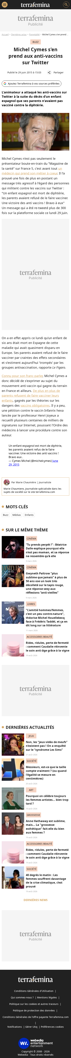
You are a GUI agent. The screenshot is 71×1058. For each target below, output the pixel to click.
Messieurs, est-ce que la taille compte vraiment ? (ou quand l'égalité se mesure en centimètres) (46, 772)
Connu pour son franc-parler (22, 376)
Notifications (14, 1026)
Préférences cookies (52, 1026)
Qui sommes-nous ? (22, 997)
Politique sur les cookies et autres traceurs (33, 1004)
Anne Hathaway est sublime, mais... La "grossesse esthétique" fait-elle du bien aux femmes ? (45, 826)
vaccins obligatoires (35, 405)
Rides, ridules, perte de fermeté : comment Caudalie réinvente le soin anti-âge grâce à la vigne (47, 646)
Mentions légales (47, 997)
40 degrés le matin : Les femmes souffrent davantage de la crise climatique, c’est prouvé (46, 880)
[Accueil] (35, 4)
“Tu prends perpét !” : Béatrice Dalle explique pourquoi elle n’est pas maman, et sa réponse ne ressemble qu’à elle (47, 550)
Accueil (5, 34)
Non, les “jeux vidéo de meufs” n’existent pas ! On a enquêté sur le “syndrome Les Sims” (46, 746)
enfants (29, 514)
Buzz (5, 514)
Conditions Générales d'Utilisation (33, 991)
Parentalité (34, 34)
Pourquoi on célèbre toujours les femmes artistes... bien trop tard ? (47, 800)
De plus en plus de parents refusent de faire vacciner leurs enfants (31, 396)
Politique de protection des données (34, 1010)
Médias (16, 514)
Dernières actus (19, 34)
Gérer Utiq (31, 1026)
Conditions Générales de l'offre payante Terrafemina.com (36, 1017)
